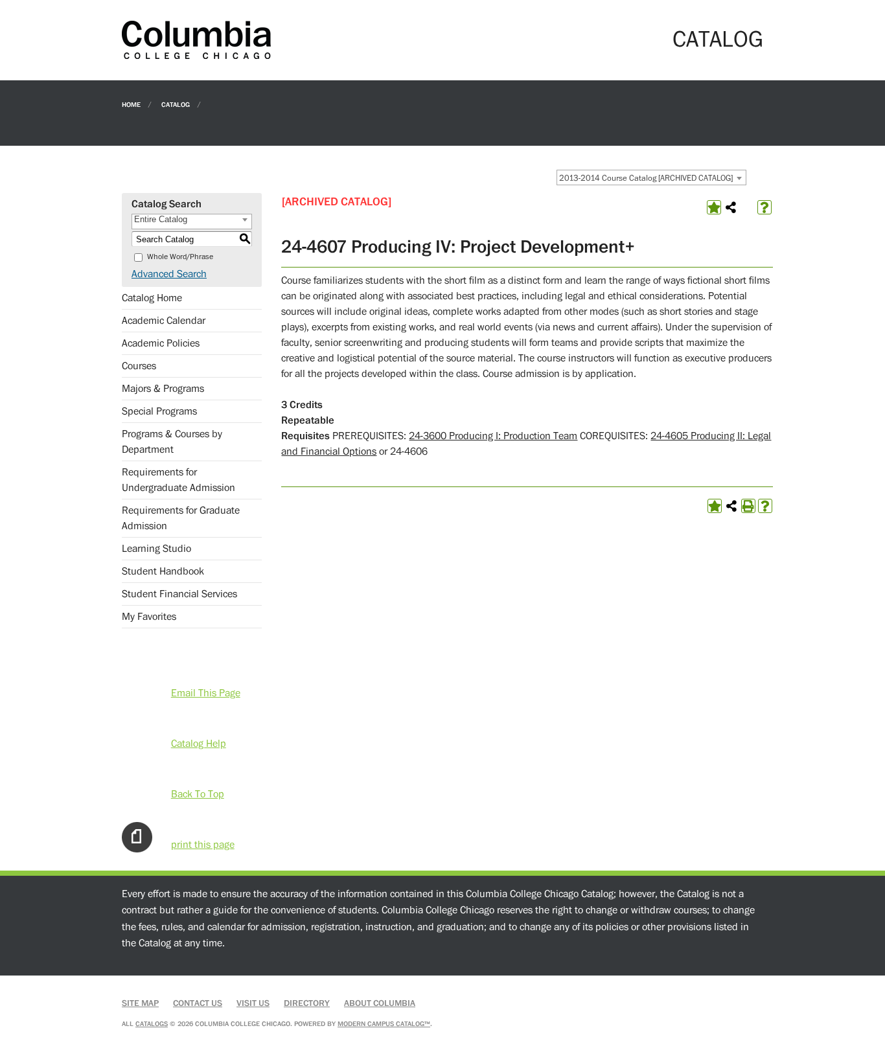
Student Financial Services (179, 594)
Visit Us (253, 1003)
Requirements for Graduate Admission (181, 518)
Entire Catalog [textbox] (160, 219)
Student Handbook (163, 571)
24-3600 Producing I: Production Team (493, 435)
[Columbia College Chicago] (196, 39)
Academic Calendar (163, 320)
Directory (307, 1003)
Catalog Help (198, 743)
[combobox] (651, 177)
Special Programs (159, 411)
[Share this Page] (731, 207)
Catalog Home (152, 297)
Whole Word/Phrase (180, 257)
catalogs (151, 1024)
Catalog (175, 104)
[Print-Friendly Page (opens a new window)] (748, 506)
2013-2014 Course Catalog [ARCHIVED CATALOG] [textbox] (646, 178)
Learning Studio (156, 548)
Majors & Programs (163, 388)
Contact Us (197, 1003)
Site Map (140, 1003)
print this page (203, 844)
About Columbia (379, 1003)
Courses (139, 366)
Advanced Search (169, 274)
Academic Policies (161, 343)
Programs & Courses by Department (172, 442)
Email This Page (205, 693)
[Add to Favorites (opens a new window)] (714, 207)
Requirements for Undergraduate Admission (178, 480)
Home (131, 104)
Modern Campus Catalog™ (384, 1024)
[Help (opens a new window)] (764, 207)
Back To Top (197, 794)
